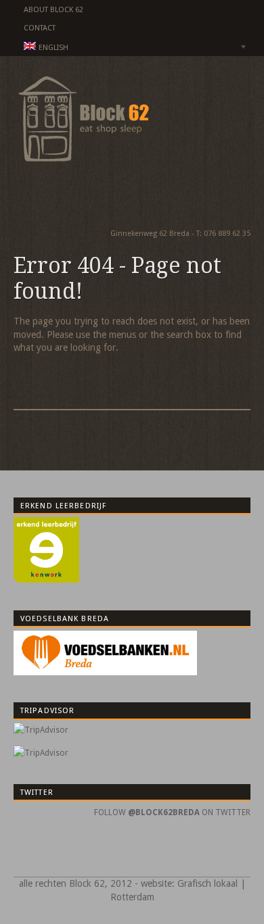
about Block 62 (53, 9)
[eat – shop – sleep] (81, 164)
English (41, 48)
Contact (40, 28)
